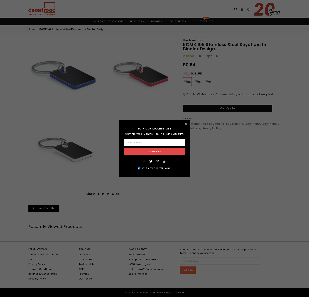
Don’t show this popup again (156, 168)
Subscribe (154, 151)
